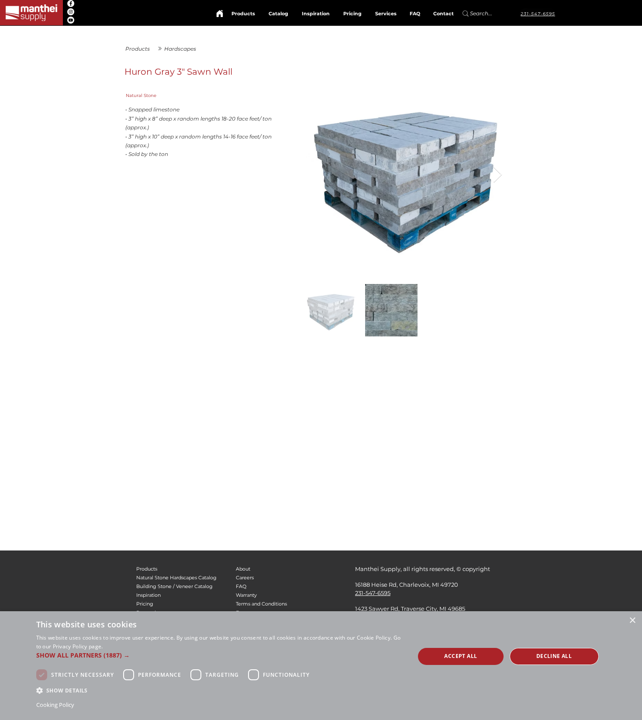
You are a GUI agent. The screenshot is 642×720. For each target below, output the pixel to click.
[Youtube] (70, 20)
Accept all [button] (460, 656)
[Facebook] (70, 3)
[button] (220, 655)
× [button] (632, 620)
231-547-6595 (372, 592)
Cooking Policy (55, 705)
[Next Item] (498, 174)
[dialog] (321, 665)
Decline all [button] (554, 656)
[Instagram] (70, 11)
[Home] (219, 13)
